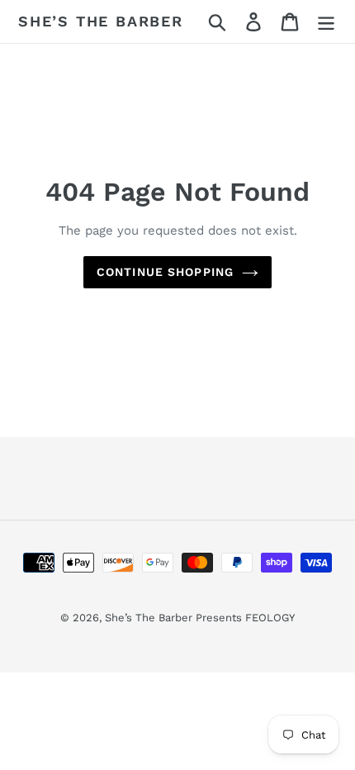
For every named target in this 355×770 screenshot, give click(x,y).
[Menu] (326, 21)
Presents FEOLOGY (245, 617)
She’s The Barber (100, 21)
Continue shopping (165, 271)
